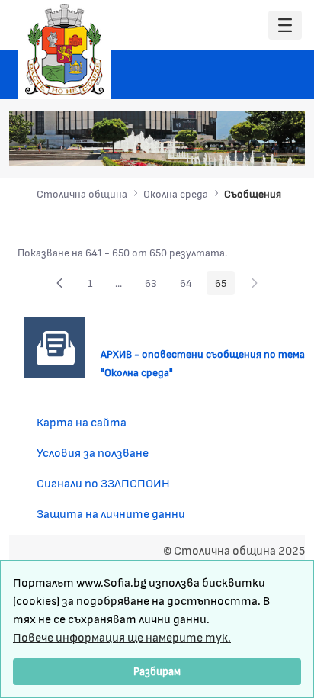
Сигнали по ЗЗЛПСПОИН (103, 482)
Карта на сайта (82, 421)
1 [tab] (191, 146)
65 (225, 285)
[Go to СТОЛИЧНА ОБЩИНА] (64, 49)
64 (190, 285)
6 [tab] (267, 146)
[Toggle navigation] (285, 25)
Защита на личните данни (111, 513)
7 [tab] (283, 146)
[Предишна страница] (59, 283)
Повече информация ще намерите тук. (122, 636)
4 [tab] (237, 146)
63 (155, 285)
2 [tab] (206, 146)
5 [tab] (252, 146)
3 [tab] (222, 146)
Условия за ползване (93, 452)
